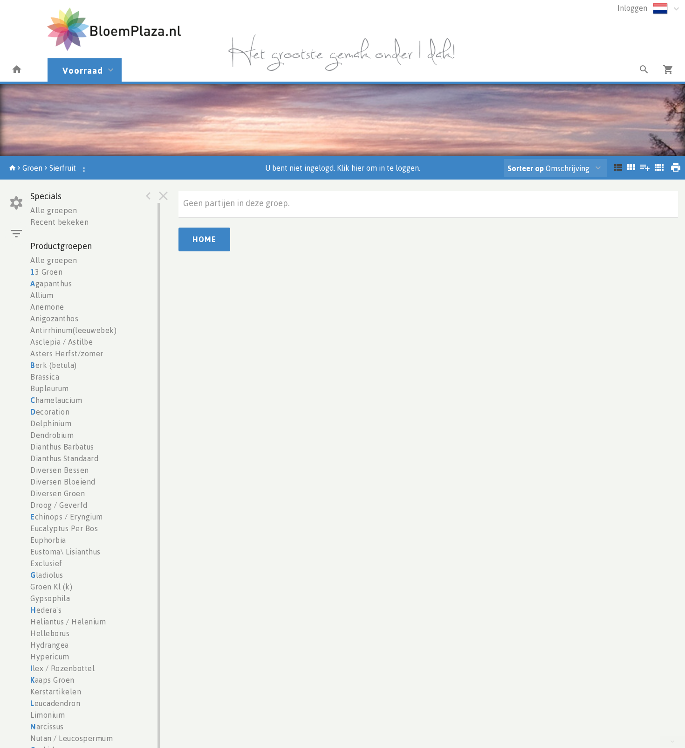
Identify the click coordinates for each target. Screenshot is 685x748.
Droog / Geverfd (59, 505)
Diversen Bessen (59, 470)
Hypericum (49, 656)
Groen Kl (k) (51, 586)
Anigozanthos (54, 318)
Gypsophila (50, 598)
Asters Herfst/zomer (66, 353)
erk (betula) (53, 365)
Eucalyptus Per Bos (64, 528)
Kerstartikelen (55, 691)
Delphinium (50, 423)
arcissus (47, 726)
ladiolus (46, 575)
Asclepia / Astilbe (61, 341)
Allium (41, 295)
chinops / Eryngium (66, 516)
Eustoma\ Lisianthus (65, 551)
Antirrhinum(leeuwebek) (73, 330)
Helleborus (49, 633)
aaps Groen (52, 680)
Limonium (47, 715)
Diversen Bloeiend (63, 481)
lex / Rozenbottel (62, 668)
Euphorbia (48, 540)
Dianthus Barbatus (62, 446)
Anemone (47, 307)
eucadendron (55, 703)
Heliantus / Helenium (68, 621)
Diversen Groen (57, 493)
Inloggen (632, 8)
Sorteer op (525, 168)
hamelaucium (56, 400)
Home (204, 239)
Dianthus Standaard (64, 458)
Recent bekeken (59, 222)
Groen (32, 168)
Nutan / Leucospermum (71, 738)
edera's (46, 610)
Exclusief (46, 563)
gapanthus (51, 283)
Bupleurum (49, 388)
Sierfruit (62, 168)
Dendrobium (52, 435)
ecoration (49, 411)
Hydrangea (49, 645)
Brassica (44, 376)
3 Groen (46, 272)
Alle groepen (53, 210)
